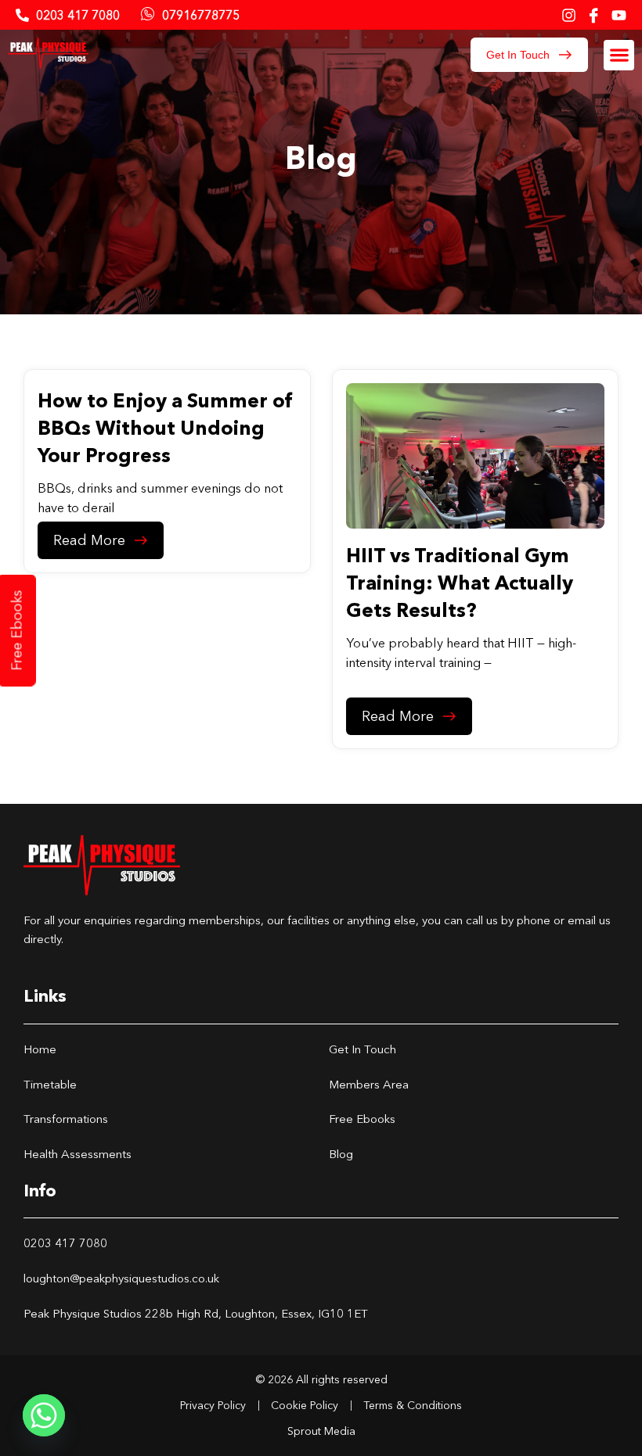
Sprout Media (321, 1431)
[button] (619, 55)
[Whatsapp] (44, 1415)
